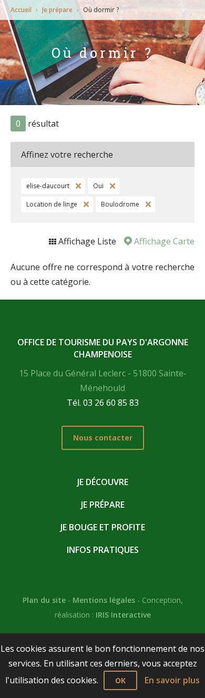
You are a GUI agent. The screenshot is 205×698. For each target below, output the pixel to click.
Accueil (21, 9)
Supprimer (77, 186)
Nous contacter (102, 438)
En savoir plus (172, 680)
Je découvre (102, 482)
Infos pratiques (103, 550)
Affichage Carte (163, 241)
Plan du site (44, 600)
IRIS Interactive (123, 615)
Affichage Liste (86, 241)
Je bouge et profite (102, 527)
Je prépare (57, 9)
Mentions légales (104, 600)
